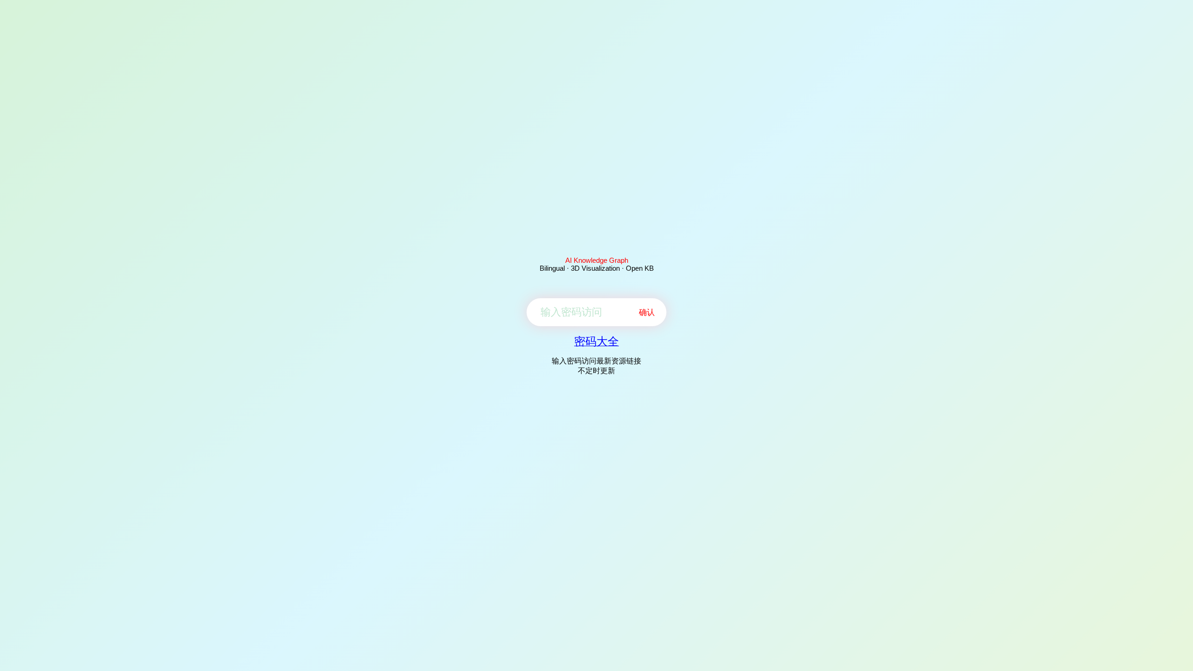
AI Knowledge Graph (596, 260)
